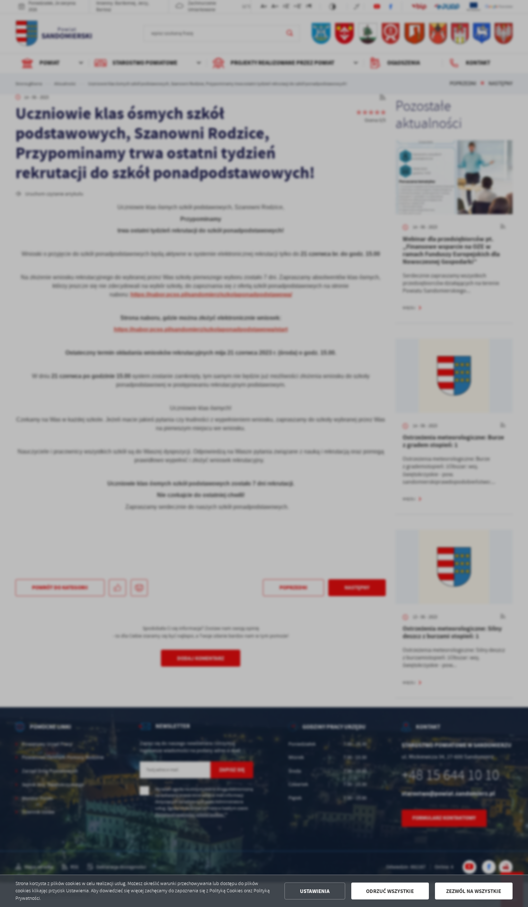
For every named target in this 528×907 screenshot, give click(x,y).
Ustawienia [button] (315, 891)
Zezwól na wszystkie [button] (473, 891)
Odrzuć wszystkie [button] (390, 891)
